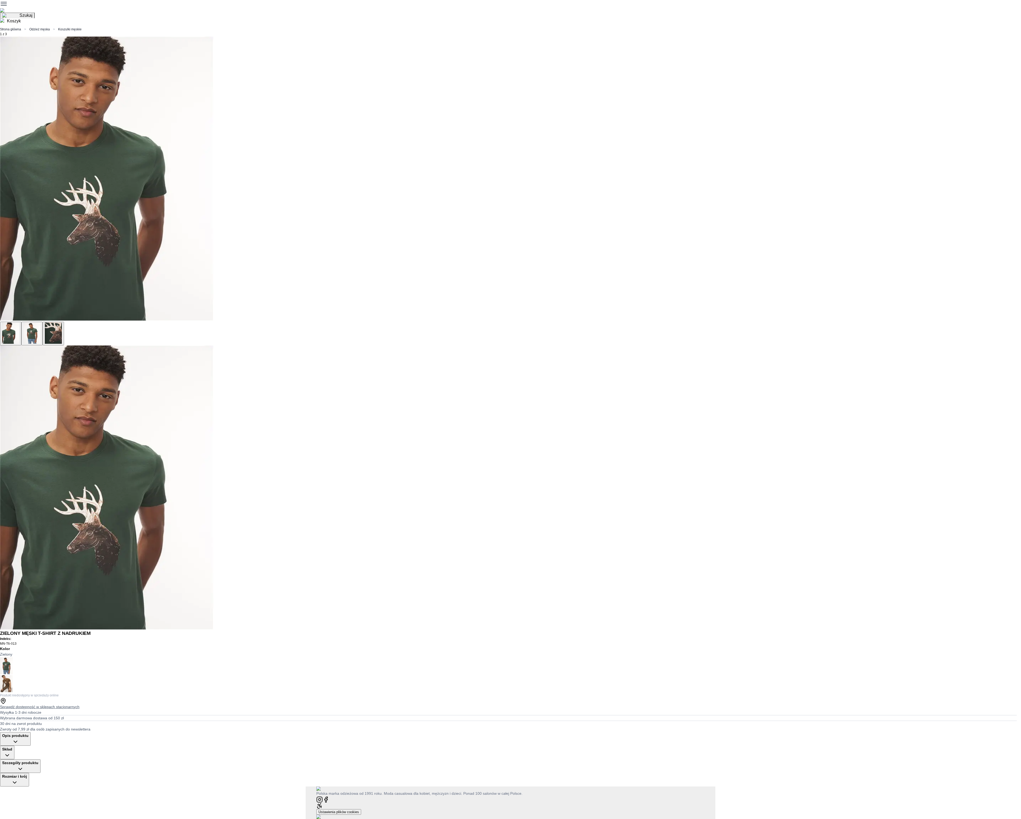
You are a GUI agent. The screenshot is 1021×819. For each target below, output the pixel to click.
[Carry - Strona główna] (323, 788)
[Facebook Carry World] (326, 799)
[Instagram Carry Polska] (319, 799)
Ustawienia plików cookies (338, 812)
